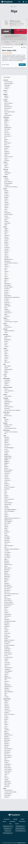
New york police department (11, 593)
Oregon (6, 612)
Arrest (6, 449)
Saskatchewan (8, 115)
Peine (6, 344)
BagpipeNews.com (7, 828)
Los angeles (8, 552)
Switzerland (7, 223)
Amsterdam (7, 380)
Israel (6, 268)
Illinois (6, 528)
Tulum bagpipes (8, 671)
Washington (7, 684)
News (6, 144)
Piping (6, 155)
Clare (6, 352)
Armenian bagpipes (9, 447)
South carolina (8, 654)
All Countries (6, 819)
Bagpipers (7, 461)
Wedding (7, 688)
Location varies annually (10, 792)
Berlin (6, 338)
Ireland (6, 206)
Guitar (6, 513)
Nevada (6, 747)
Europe (4, 821)
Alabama (7, 440)
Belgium (6, 96)
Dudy (6, 492)
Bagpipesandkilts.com (20, 828)
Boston (6, 468)
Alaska (6, 702)
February (7, 251)
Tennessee (7, 664)
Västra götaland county (10, 428)
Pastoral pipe (8, 614)
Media (6, 566)
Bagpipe (6, 454)
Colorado (7, 478)
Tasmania (7, 87)
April (6, 233)
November (7, 288)
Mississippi (7, 576)
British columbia (8, 103)
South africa (8, 652)
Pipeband (7, 151)
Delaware (7, 483)
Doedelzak (7, 489)
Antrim (6, 389)
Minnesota (7, 574)
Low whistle (7, 556)
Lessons (7, 550)
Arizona (6, 446)
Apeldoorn (7, 382)
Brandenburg (8, 339)
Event (24, 47)
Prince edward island (9, 111)
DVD (6, 494)
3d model (7, 437)
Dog (6, 490)
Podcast (7, 629)
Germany (7, 204)
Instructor (7, 132)
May (6, 281)
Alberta (7, 101)
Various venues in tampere (11, 321)
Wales (6, 224)
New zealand (8, 595)
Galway (6, 355)
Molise (6, 372)
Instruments (8, 136)
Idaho (6, 721)
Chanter (6, 477)
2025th (7, 230)
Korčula (6, 164)
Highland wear (8, 127)
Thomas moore (8, 667)
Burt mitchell (8, 471)
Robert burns (8, 295)
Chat (10, 823)
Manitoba (7, 105)
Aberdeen (7, 400)
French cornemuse (9, 499)
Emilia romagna (8, 369)
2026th (6, 232)
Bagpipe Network (21, 842)
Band (6, 464)
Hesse (6, 343)
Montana (7, 743)
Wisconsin (7, 690)
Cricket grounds (8, 81)
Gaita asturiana (8, 502)
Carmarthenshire (9, 790)
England (6, 197)
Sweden (6, 221)
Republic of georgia (9, 640)
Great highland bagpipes (10, 509)
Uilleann (7, 676)
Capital (6, 171)
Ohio (6, 609)
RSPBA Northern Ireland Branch (12, 297)
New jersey (7, 588)
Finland (6, 199)
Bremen (6, 341)
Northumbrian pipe (9, 604)
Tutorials (7, 672)
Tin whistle (7, 669)
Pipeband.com (8, 830)
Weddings (7, 160)
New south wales (9, 83)
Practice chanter (9, 156)
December (7, 247)
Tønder (6, 174)
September (7, 302)
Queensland (7, 85)
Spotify (6, 655)
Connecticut (8, 480)
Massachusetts (8, 564)
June (6, 275)
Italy (6, 209)
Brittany (6, 325)
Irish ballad (7, 537)
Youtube (7, 696)
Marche (6, 371)
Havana (6, 514)
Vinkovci (7, 167)
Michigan (7, 571)
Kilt (5, 137)
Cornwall (7, 180)
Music (6, 141)
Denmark (7, 195)
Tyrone (6, 392)
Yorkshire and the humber (11, 186)
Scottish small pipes (10, 645)
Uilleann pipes (8, 678)
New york (7, 592)
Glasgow (7, 405)
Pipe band (7, 619)
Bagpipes (7, 120)
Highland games (9, 259)
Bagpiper (7, 119)
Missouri (7, 578)
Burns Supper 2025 (9, 50)
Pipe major (7, 623)
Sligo (6, 360)
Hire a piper (7, 129)
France (6, 200)
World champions (9, 691)
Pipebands (7, 153)
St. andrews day (8, 657)
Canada (7, 244)
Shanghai (7, 647)
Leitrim (6, 358)
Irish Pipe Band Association (11, 263)
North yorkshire (8, 181)
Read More (22, 64)
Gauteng (7, 414)
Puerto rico (7, 633)
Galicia (6, 421)
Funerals (7, 125)
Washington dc (8, 686)
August (7, 237)
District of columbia (9, 487)
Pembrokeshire (8, 793)
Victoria (6, 88)
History (6, 131)
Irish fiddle (7, 538)
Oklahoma (7, 760)
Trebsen (7, 346)
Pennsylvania (8, 616)
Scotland (7, 218)
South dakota (8, 771)
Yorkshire (7, 185)
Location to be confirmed (11, 432)
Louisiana (7, 554)
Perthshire (7, 408)
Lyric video (7, 557)
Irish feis (7, 266)
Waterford (7, 362)
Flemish (6, 97)
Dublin (6, 353)
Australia (7, 239)
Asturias (7, 419)
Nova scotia (7, 108)
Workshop (7, 316)
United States (8, 312)
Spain (6, 219)
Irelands (6, 207)
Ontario (7, 110)
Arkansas (7, 705)
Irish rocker (7, 542)
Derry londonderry (9, 390)
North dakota (8, 757)
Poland (6, 216)
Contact (17, 823)
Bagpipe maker (8, 456)
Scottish (7, 300)
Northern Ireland (8, 214)
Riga (6, 376)
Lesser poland (8, 396)
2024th (6, 228)
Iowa (6, 533)
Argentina (7, 235)
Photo (6, 150)
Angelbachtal (8, 336)
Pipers (6, 628)
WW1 (6, 693)
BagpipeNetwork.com (20, 826)
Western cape (8, 415)
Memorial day (8, 568)
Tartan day (7, 662)
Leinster (7, 357)
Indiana (6, 530)
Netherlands (7, 212)
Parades (7, 148)
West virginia (8, 783)
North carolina (8, 600)
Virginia (6, 779)
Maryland (7, 562)
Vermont (7, 681)
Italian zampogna (9, 545)
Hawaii (6, 516)
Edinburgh (7, 403)
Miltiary (6, 573)
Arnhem (6, 383)
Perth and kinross (9, 406)
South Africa (12, 821)
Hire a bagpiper (8, 521)
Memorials (7, 569)
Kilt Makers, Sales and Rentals (12, 549)
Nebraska (7, 583)
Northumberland (8, 183)
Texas (6, 666)
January (7, 271)
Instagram (7, 532)
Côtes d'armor (8, 327)
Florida (6, 497)
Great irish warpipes (9, 511)
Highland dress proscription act (12, 518)
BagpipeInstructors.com (7, 826)
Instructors (7, 134)
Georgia (6, 202)
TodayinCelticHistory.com (20, 830)
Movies (6, 139)
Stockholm (7, 426)
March (6, 280)
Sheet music (8, 648)
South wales (8, 306)
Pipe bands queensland (10, 621)
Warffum (7, 385)
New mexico (7, 590)
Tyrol (6, 92)
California (7, 473)
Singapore (7, 304)
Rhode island (8, 642)
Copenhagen (8, 172)
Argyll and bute (8, 401)
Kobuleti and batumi (9, 330)
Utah (6, 679)
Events (6, 124)
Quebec (6, 113)
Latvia (14, 6)
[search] (20, 2)
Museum (7, 580)
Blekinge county (8, 424)
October (7, 290)
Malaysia (7, 278)
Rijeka (6, 165)
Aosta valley (8, 366)
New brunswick (8, 106)
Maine (6, 559)
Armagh (6, 350)
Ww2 (6, 695)
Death (6, 482)
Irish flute (7, 540)
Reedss (6, 638)
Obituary (7, 607)
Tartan (6, 660)
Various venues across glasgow (12, 410)
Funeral (6, 501)
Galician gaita (8, 504)
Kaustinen (7, 320)
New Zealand (8, 285)
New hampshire (8, 587)
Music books (8, 143)
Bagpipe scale (8, 458)
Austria (6, 190)
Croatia (6, 194)
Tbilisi (6, 332)
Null (5, 433)
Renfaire (7, 294)
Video (6, 158)
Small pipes (7, 650)
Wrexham (7, 797)
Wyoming (7, 786)
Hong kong (7, 261)
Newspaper (7, 146)
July (6, 273)
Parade (7, 292)
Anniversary (7, 444)
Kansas (6, 728)
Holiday (6, 526)
